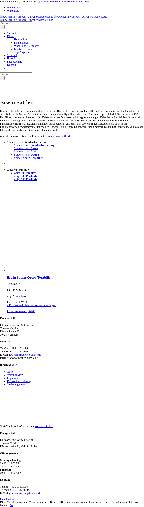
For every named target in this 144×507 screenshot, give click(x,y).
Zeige (25, 172)
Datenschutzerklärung (19, 381)
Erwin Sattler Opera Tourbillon (30, 277)
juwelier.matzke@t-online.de (55, 1)
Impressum (13, 378)
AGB (10, 371)
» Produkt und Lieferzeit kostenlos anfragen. (31, 305)
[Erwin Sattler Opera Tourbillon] (75, 228)
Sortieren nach (34, 145)
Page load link (8, 499)
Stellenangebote (16, 384)
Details (31, 311)
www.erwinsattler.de (59, 135)
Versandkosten (21, 296)
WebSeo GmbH (44, 426)
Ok (11, 505)
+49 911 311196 (80, 1)
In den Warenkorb (17, 311)
